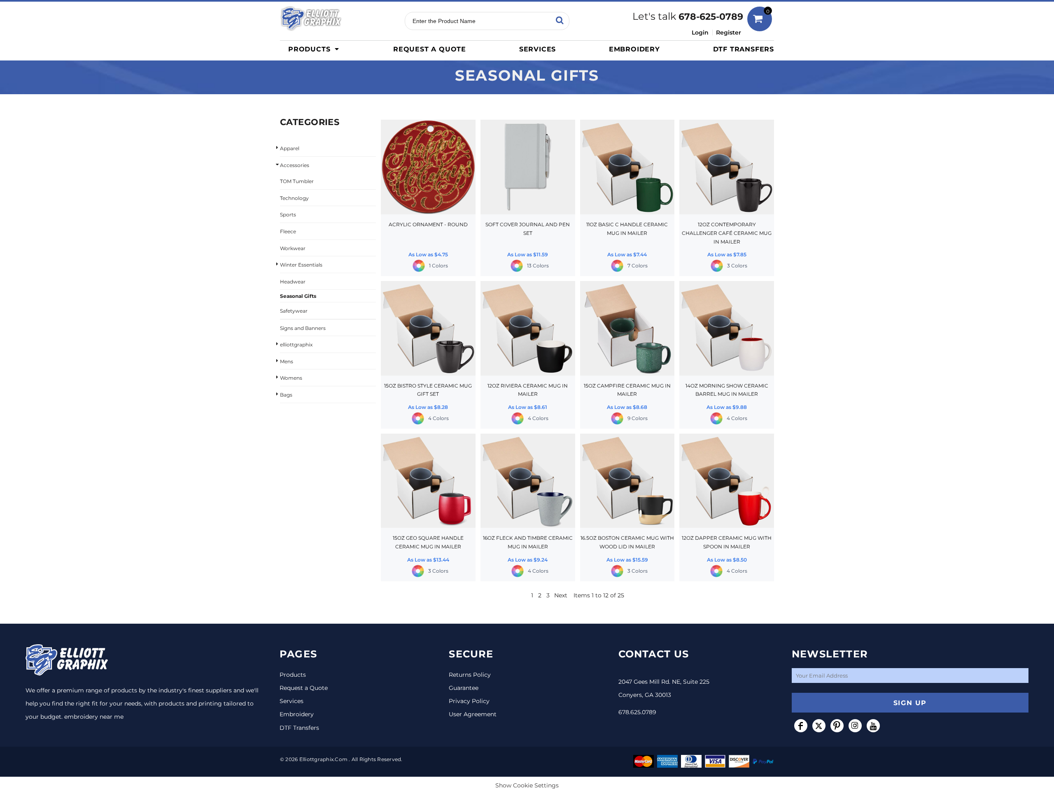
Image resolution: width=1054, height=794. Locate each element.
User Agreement (473, 714)
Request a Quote (304, 688)
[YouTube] (873, 725)
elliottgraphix (296, 344)
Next (560, 595)
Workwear (292, 248)
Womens (291, 378)
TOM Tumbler (297, 181)
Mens (286, 361)
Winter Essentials (301, 265)
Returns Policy (470, 674)
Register (728, 32)
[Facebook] (800, 725)
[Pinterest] (837, 725)
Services (291, 701)
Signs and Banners (303, 328)
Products (293, 674)
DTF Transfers (299, 727)
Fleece (288, 231)
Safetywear (294, 311)
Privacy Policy (469, 701)
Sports (288, 214)
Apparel (289, 148)
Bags (286, 395)
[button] (316, 49)
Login (700, 32)
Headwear (292, 282)
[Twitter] (818, 725)
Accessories (294, 165)
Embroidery (297, 714)
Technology (294, 198)
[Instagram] (855, 725)
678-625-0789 (711, 16)
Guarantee (463, 688)
